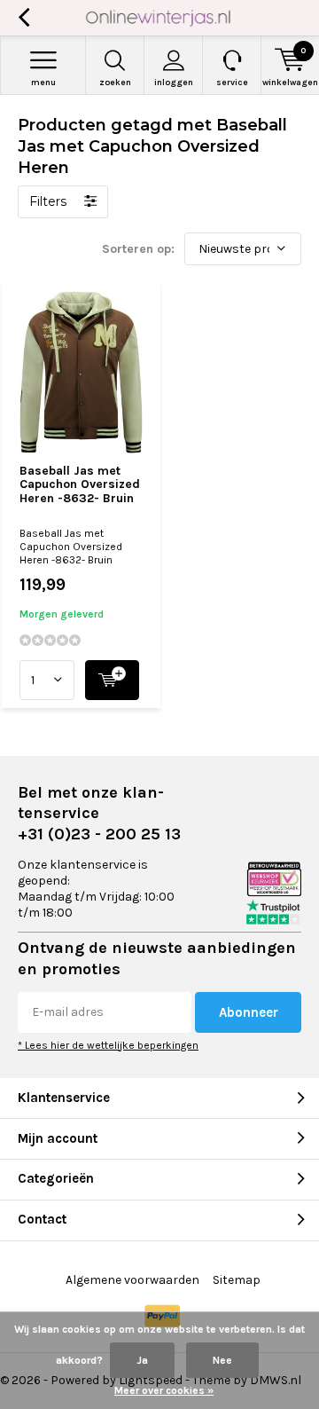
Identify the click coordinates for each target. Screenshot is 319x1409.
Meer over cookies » (164, 1390)
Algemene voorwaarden (132, 1279)
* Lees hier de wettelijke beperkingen (108, 1045)
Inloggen (173, 82)
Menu (43, 82)
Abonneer (248, 1012)
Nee (222, 1360)
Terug (23, 17)
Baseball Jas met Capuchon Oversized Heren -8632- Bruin (79, 484)
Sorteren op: (138, 248)
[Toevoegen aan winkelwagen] (112, 680)
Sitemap (237, 1279)
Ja (142, 1360)
